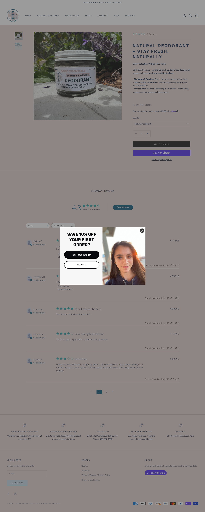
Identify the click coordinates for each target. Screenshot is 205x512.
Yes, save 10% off (82, 254)
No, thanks (81, 265)
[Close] (142, 230)
